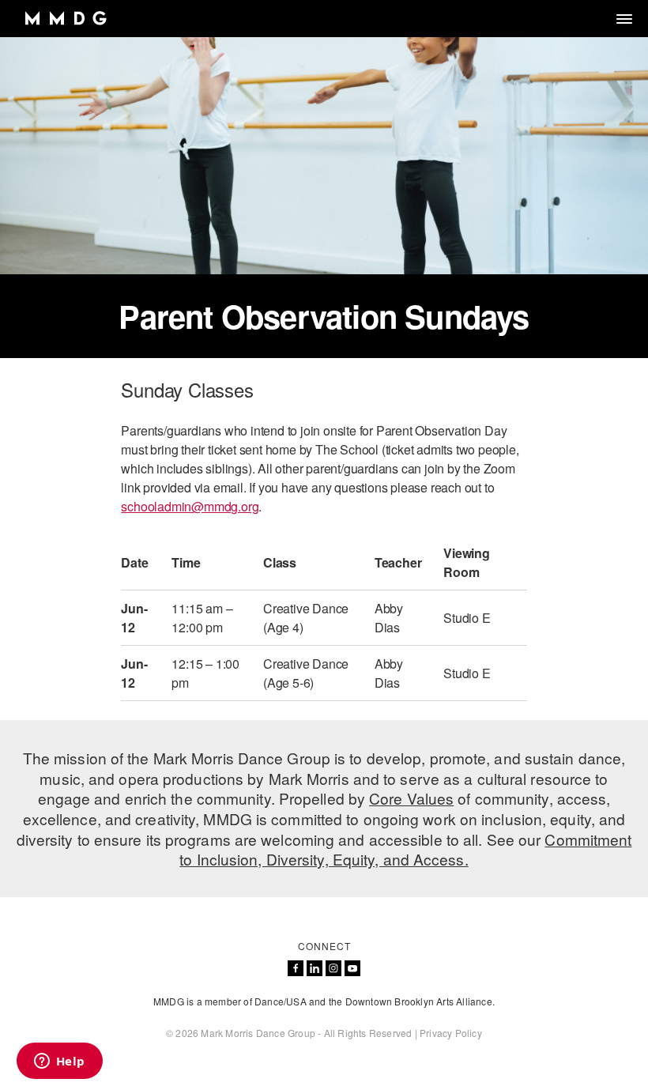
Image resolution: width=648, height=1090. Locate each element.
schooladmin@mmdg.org (189, 506)
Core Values (411, 798)
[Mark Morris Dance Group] (65, 18)
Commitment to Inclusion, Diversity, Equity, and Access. (405, 849)
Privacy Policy (451, 1032)
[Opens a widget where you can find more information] (59, 1062)
